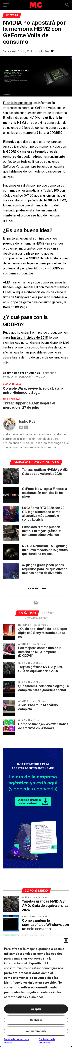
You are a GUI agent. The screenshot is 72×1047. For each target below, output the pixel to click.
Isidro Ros (43, 51)
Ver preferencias (36, 1031)
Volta (41, 377)
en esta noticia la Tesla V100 (38, 190)
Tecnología (25, 377)
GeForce (50, 373)
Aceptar (36, 1009)
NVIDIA (9, 377)
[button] (66, 940)
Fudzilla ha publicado (17, 103)
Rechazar (36, 1020)
